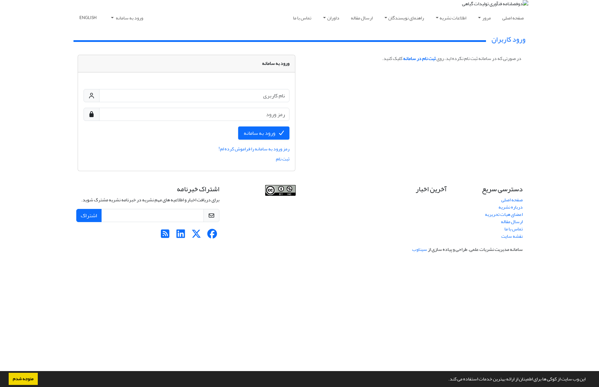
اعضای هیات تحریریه (504, 214)
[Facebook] (212, 235)
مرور (486, 18)
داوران (333, 18)
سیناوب (419, 249)
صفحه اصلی (513, 18)
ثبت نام (282, 159)
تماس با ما (302, 18)
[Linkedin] (180, 235)
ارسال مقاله (362, 18)
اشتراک (89, 215)
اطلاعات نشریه (453, 18)
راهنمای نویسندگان (406, 18)
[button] (446, 380)
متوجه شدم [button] (23, 379)
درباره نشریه (510, 207)
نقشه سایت (512, 236)
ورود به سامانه (129, 18)
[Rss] (165, 235)
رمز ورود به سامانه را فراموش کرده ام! (253, 148)
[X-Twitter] (196, 235)
